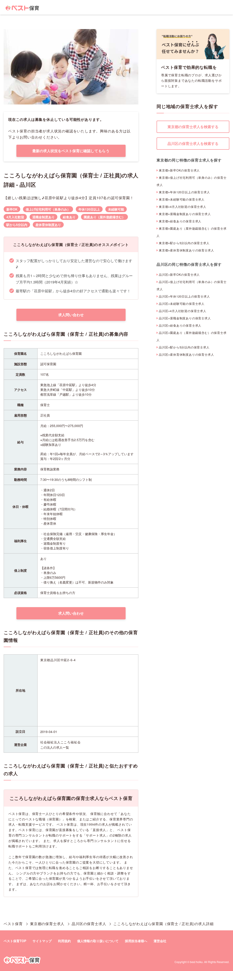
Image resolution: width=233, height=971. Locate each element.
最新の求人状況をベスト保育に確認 (71, 150)
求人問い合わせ (71, 314)
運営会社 (160, 941)
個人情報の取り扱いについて (98, 941)
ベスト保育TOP (15, 941)
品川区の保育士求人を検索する (192, 143)
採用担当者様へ (136, 941)
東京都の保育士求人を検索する (192, 126)
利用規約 (64, 941)
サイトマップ (42, 941)
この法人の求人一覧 (54, 747)
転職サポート (18, 846)
